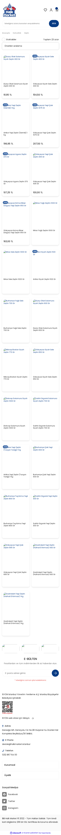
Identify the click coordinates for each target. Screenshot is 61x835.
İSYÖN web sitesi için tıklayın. (16, 718)
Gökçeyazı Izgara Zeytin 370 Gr (16, 182)
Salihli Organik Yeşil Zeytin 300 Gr (44, 524)
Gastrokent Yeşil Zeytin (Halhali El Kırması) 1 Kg (13, 622)
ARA (54, 23)
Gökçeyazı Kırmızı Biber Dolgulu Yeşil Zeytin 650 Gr (15, 231)
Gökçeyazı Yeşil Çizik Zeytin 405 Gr (44, 182)
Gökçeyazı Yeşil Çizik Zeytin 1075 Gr (44, 134)
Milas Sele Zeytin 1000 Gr (14, 279)
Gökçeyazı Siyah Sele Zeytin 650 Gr (45, 378)
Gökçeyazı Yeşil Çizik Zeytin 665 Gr (15, 573)
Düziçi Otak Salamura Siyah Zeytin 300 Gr (16, 85)
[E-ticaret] (30, 833)
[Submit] (55, 673)
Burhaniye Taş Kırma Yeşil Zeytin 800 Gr (15, 524)
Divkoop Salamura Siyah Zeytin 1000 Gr (14, 427)
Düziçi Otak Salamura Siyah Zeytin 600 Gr (45, 329)
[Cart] (57, 10)
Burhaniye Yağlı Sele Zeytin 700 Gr (15, 329)
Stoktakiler (11, 39)
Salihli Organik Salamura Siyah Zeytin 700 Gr (44, 427)
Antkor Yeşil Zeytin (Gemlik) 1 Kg (15, 134)
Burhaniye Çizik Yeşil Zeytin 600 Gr (44, 475)
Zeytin (26, 33)
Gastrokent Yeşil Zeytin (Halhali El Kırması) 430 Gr (44, 573)
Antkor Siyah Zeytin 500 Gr (44, 279)
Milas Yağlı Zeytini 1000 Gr (44, 230)
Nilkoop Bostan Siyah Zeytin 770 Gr (15, 378)
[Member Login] (51, 10)
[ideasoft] (15, 833)
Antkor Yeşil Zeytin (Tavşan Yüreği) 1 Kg (15, 475)
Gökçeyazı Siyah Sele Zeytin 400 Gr (45, 85)
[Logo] (9, 10)
